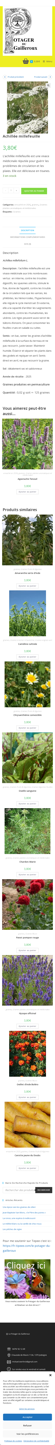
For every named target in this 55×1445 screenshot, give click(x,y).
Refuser (27, 1425)
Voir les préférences (27, 1433)
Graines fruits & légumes (31, 569)
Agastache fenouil (27, 478)
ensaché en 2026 (23, 204)
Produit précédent (16, 77)
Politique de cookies (13, 1441)
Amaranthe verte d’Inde (27, 573)
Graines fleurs (31, 933)
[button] (50, 1375)
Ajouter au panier (34, 191)
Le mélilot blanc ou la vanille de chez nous (22, 1223)
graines (35, 204)
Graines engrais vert (43, 640)
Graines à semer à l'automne (22, 640)
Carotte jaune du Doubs (27, 1155)
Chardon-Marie (27, 861)
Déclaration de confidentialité (36, 1441)
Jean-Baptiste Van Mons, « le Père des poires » (24, 1212)
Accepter (28, 1417)
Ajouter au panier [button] (27, 491)
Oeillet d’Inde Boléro (27, 1084)
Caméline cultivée (27, 643)
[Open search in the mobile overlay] (27, 1190)
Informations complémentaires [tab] (27, 237)
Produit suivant (40, 77)
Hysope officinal (27, 1013)
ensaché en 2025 (13, 1151)
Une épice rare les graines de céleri (19, 1207)
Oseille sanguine (27, 790)
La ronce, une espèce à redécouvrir (19, 1218)
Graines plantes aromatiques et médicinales (37, 474)
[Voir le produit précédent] (5, 77)
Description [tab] (27, 230)
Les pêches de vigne (12, 1229)
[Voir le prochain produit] (50, 77)
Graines (17, 211)
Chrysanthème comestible (27, 715)
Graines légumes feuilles (42, 787)
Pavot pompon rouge (27, 937)
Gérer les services (27, 1409)
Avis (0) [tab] (27, 244)
